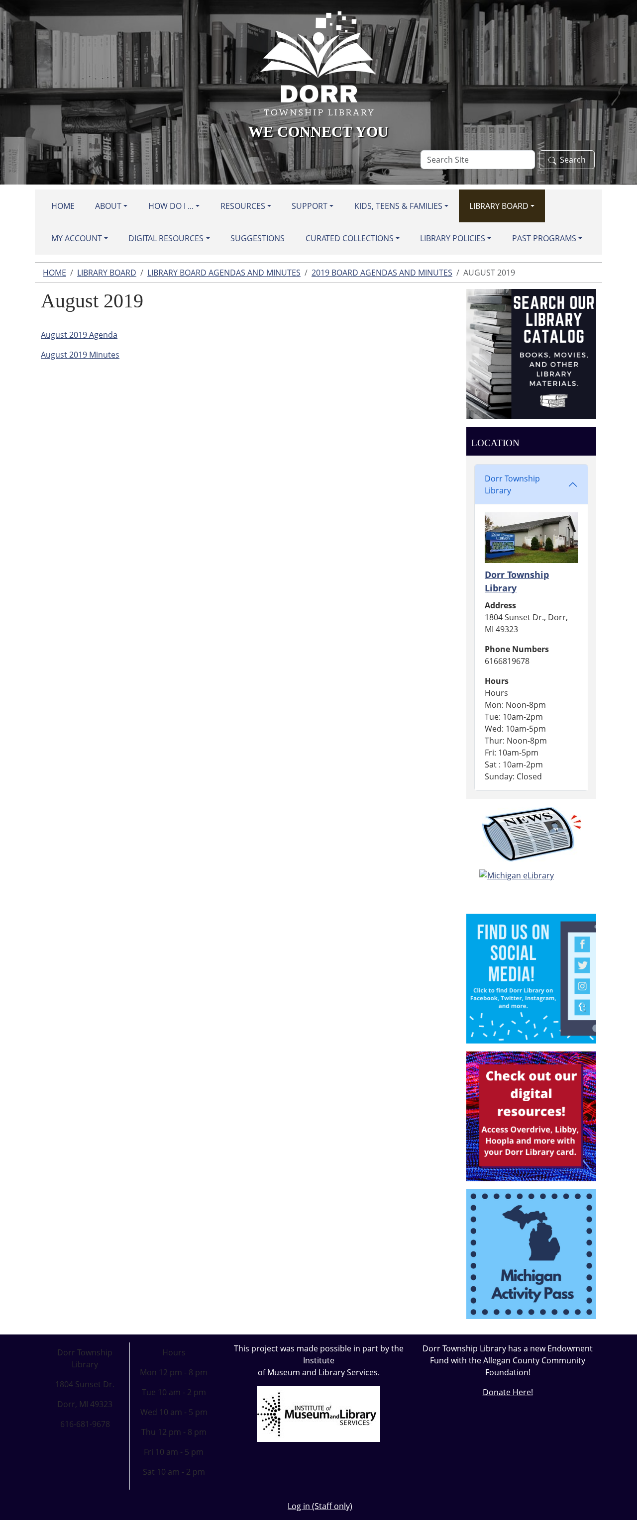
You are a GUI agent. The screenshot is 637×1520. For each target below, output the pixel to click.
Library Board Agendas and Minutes (224, 272)
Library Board (499, 205)
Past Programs (544, 238)
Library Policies (452, 238)
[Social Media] (531, 977)
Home (63, 205)
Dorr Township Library (512, 484)
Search (573, 159)
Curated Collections (350, 238)
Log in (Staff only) (320, 1506)
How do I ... (171, 205)
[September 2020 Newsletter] (531, 834)
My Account (76, 238)
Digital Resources (166, 238)
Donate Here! (508, 1392)
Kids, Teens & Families (398, 205)
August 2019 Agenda (79, 334)
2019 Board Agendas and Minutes (382, 272)
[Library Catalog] (531, 353)
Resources (242, 205)
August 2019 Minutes (80, 354)
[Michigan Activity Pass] (531, 1253)
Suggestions (257, 238)
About (108, 205)
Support (309, 205)
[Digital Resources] (531, 1115)
